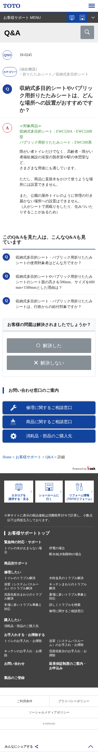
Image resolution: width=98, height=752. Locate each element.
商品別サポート (16, 563)
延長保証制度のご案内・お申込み (68, 666)
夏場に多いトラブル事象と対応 (68, 597)
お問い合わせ (14, 664)
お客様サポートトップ (29, 533)
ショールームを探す (82, 17)
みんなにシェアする (19, 746)
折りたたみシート (37, 74)
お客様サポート (28, 457)
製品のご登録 (14, 678)
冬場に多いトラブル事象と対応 (23, 607)
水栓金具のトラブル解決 (66, 578)
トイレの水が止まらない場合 (23, 550)
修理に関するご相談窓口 (49, 407)
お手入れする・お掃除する (24, 635)
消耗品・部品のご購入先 (49, 436)
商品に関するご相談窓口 (49, 421)
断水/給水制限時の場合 (65, 554)
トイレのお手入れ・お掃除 (23, 641)
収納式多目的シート (72, 74)
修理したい (12, 572)
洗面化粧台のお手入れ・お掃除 (68, 653)
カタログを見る (72, 17)
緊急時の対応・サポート (23, 542)
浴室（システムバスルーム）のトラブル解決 (21, 586)
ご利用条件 (24, 701)
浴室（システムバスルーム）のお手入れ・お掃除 (66, 643)
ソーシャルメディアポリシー (49, 712)
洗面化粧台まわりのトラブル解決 (23, 597)
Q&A (49, 457)
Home (7, 457)
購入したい (12, 620)
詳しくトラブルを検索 (64, 605)
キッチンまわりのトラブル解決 (68, 586)
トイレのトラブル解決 (20, 578)
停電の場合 (57, 548)
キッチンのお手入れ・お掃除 (23, 653)
